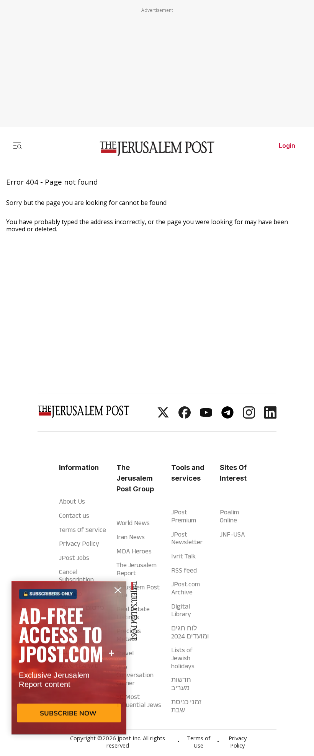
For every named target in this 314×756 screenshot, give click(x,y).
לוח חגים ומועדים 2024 (190, 632)
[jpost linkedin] (270, 416)
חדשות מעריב (181, 684)
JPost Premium (183, 516)
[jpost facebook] (184, 416)
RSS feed (184, 570)
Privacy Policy (79, 543)
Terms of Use (198, 743)
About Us (72, 501)
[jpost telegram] (227, 416)
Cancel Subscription (76, 576)
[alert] (68, 668)
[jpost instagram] (249, 416)
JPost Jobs (74, 557)
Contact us (74, 515)
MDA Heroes (134, 551)
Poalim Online (229, 516)
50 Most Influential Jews (138, 701)
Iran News (130, 537)
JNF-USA (232, 534)
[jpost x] (163, 416)
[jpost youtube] (206, 416)
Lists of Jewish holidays (183, 657)
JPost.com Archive (185, 588)
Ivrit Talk (183, 556)
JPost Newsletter (187, 538)
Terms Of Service (82, 529)
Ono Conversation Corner (135, 674)
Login (287, 145)
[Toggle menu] (17, 146)
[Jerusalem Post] (157, 149)
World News (133, 523)
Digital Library (181, 610)
